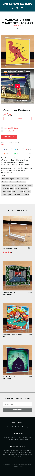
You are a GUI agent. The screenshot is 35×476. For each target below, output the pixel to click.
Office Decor (6, 191)
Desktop (14, 185)
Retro (14, 191)
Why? (3, 144)
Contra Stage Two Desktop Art (9, 293)
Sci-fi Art (27, 191)
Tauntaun (25, 195)
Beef (17, 179)
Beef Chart (24, 179)
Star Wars (17, 195)
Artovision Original (8, 179)
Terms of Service (13, 439)
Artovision (18, 25)
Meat (17, 188)
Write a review (17, 118)
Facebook (10, 427)
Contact (13, 437)
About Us (7, 437)
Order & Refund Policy (24, 437)
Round (20, 191)
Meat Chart (24, 188)
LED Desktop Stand (10, 248)
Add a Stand (9, 131)
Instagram (27, 427)
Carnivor (5, 182)
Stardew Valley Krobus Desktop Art (11, 377)
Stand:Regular (7, 195)
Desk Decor (6, 185)
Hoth (12, 188)
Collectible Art (20, 182)
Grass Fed (5, 188)
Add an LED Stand (11, 128)
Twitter (18, 427)
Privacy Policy (24, 439)
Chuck (11, 182)
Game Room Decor (25, 185)
